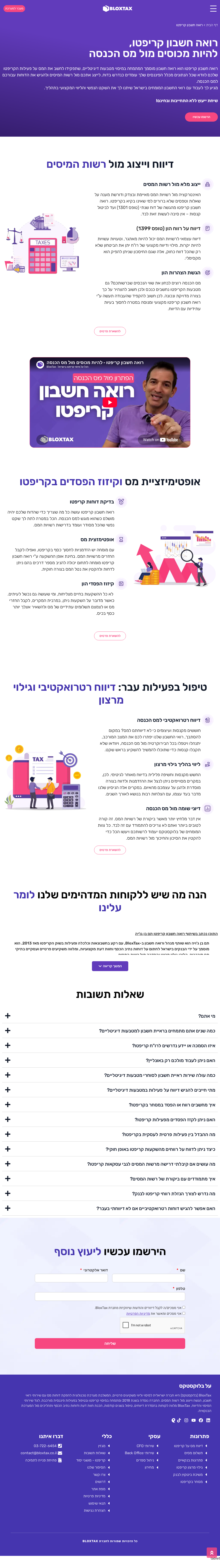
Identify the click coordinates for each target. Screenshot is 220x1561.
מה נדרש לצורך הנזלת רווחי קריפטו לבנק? (173, 1194)
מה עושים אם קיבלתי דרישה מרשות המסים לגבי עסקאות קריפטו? (151, 1164)
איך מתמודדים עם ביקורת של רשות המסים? (172, 1179)
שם (182, 1270)
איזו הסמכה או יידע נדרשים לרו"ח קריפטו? (173, 1046)
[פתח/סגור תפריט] (213, 9)
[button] (110, 966)
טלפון (180, 1289)
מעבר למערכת (14, 8)
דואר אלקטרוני (95, 1270)
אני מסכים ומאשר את (154, 1313)
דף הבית (212, 25)
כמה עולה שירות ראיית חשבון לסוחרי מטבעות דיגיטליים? (159, 1075)
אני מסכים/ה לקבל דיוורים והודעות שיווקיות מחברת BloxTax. (138, 1307)
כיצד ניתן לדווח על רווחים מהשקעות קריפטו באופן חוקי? (160, 1149)
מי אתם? (206, 1016)
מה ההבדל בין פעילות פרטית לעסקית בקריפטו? (168, 1134)
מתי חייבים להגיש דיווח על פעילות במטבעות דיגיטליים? (161, 1090)
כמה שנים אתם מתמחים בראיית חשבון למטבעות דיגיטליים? (157, 1031)
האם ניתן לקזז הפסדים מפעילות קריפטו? (175, 1120)
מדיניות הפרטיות (138, 1314)
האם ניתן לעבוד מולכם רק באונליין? (180, 1060)
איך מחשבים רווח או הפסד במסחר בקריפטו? (172, 1105)
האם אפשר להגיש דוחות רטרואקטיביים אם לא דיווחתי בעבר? (155, 1208)
